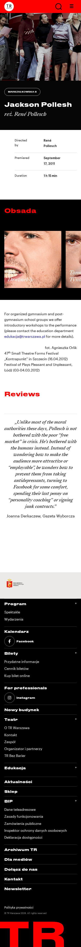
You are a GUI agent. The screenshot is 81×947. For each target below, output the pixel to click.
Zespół (9, 742)
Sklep (10, 791)
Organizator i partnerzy (23, 749)
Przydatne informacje (21, 661)
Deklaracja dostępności (23, 837)
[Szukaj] (58, 6)
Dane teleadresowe (20, 809)
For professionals (25, 688)
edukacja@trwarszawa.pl (24, 336)
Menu (72, 6)
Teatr (11, 719)
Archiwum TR (20, 849)
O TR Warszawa (17, 728)
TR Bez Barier (14, 755)
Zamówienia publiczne (22, 823)
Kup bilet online (17, 675)
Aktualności (18, 781)
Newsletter (18, 888)
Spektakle (12, 612)
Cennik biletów (16, 668)
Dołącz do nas (20, 869)
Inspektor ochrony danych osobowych (35, 830)
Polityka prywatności (18, 907)
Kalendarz (16, 631)
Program (15, 603)
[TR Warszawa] (9, 6)
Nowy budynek (21, 709)
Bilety (11, 653)
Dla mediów (18, 859)
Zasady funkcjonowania (23, 816)
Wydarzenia (13, 619)
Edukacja (15, 768)
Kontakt (10, 735)
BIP (8, 801)
